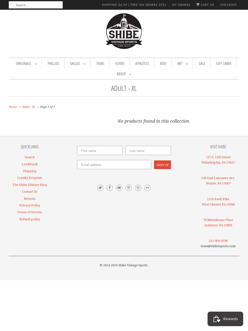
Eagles (75, 63)
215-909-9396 (218, 240)
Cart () (207, 5)
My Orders (181, 5)
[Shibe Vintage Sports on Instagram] (138, 188)
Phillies (53, 63)
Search (30, 157)
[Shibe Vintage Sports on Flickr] (147, 188)
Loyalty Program (29, 177)
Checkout (228, 5)
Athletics (142, 63)
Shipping (30, 171)
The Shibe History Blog (29, 184)
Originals (24, 63)
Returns (29, 198)
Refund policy (29, 219)
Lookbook (30, 164)
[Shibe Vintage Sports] (124, 33)
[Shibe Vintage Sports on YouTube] (119, 188)
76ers (100, 63)
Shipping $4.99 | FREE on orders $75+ (134, 5)
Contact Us (29, 191)
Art (180, 63)
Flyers (119, 63)
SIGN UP (162, 165)
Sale (202, 63)
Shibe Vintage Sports (132, 265)
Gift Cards (224, 63)
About (122, 74)
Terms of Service (29, 212)
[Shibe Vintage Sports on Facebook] (110, 188)
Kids (163, 63)
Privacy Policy (29, 205)
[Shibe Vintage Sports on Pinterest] (128, 188)
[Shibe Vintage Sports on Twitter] (100, 188)
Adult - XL (124, 88)
